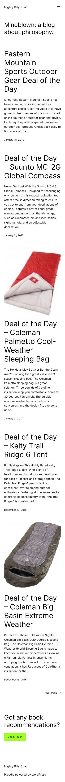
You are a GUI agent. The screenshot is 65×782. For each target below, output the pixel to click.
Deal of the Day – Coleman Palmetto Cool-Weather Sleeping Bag (30, 341)
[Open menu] (59, 7)
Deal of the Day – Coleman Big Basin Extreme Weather (30, 611)
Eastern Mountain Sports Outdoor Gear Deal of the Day (32, 71)
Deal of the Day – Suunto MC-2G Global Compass (32, 167)
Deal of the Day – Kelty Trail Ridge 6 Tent (30, 446)
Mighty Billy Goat (15, 7)
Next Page (53, 692)
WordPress (39, 774)
